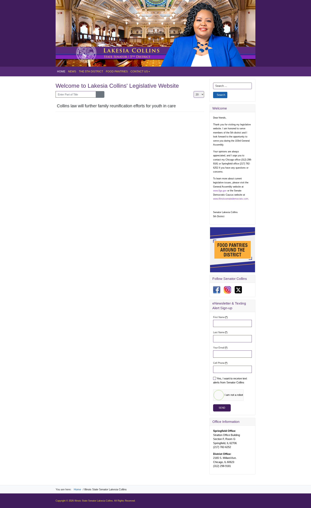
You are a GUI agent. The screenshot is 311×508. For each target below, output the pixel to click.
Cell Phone (220, 363)
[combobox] (232, 86)
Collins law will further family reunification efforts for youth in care (116, 106)
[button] (140, 71)
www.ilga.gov (220, 190)
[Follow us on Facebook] (216, 289)
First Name (220, 317)
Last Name (220, 332)
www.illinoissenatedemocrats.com (230, 198)
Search (221, 94)
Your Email (220, 347)
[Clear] (102, 94)
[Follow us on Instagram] (227, 289)
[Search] (98, 94)
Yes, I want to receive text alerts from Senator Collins (230, 380)
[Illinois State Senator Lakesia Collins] (155, 33)
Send (222, 407)
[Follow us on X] (238, 289)
